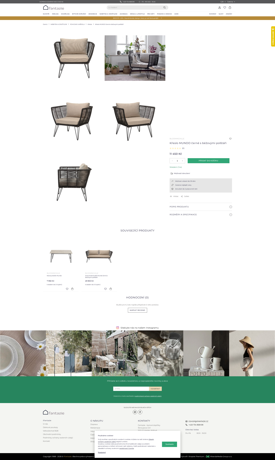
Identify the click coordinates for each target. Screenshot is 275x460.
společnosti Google (126, 448)
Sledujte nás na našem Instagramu (140, 327)
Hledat (165, 7)
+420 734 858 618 (196, 425)
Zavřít (174, 220)
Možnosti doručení (182, 173)
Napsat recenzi (137, 310)
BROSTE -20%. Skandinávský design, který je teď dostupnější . (136, 18)
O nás (45, 424)
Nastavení (102, 452)
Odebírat (155, 389)
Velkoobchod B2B (50, 431)
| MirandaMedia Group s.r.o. (218, 456)
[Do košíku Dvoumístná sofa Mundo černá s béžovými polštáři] (110, 288)
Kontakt (46, 441)
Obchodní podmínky (52, 434)
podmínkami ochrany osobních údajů (148, 396)
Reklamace (95, 428)
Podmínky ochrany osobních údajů (58, 438)
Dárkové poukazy (50, 427)
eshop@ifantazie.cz (198, 421)
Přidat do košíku (208, 161)
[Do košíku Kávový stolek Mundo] (72, 288)
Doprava (94, 424)
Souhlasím (169, 444)
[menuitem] (46, 14)
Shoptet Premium (196, 456)
